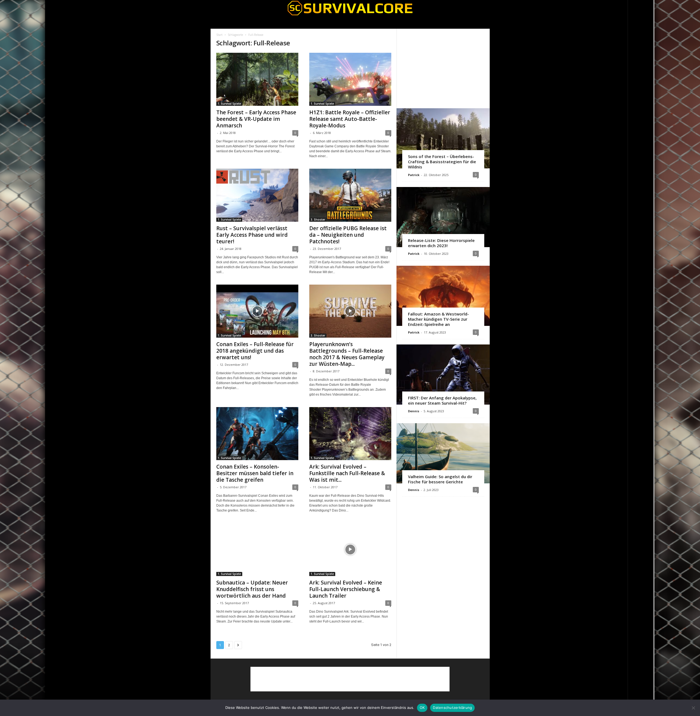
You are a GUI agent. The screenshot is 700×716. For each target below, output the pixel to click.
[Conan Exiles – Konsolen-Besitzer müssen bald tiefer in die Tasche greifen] (257, 433)
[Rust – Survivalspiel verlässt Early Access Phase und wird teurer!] (257, 195)
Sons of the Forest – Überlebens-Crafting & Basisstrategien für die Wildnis (442, 161)
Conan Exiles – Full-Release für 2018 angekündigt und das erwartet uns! (255, 351)
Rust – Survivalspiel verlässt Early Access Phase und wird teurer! (252, 235)
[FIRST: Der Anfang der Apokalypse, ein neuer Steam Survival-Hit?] (443, 374)
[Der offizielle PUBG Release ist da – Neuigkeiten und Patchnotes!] (350, 195)
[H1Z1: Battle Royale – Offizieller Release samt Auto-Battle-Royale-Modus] (350, 79)
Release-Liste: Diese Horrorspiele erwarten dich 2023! (441, 243)
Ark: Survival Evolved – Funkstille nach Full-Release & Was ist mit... (347, 473)
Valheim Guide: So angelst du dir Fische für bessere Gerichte (440, 479)
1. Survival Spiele (229, 104)
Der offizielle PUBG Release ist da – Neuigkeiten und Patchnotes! (348, 235)
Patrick (413, 175)
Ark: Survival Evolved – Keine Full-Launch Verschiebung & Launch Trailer (345, 589)
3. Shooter (318, 219)
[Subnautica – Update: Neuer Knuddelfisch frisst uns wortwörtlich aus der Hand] (257, 549)
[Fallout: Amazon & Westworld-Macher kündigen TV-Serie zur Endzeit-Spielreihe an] (443, 296)
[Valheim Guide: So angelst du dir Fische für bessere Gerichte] (443, 453)
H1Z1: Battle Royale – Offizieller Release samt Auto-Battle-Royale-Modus (349, 119)
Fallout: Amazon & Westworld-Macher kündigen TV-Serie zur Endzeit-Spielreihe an (438, 319)
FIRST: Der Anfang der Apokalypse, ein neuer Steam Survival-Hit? (442, 400)
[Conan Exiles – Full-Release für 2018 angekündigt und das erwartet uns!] (257, 311)
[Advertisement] (443, 68)
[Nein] (693, 708)
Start (219, 35)
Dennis (413, 411)
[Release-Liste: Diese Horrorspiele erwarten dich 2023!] (443, 217)
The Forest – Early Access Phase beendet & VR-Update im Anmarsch (256, 119)
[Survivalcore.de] (350, 8)
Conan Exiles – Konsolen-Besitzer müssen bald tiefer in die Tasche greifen (254, 473)
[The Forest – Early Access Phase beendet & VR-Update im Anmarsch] (257, 79)
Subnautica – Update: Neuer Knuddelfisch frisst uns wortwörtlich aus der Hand (252, 589)
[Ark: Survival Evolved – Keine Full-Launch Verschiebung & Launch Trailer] (350, 549)
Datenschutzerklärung (452, 707)
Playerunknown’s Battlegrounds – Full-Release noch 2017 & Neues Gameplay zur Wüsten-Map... (346, 354)
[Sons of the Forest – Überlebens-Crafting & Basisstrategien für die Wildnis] (443, 138)
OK (422, 707)
